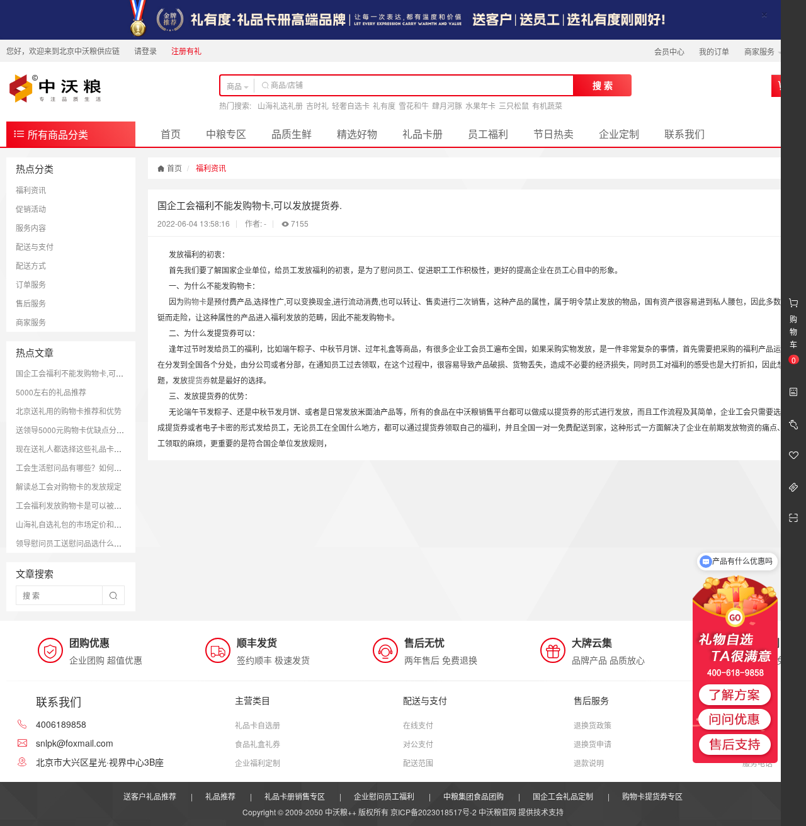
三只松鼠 (514, 105)
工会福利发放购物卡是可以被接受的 (76, 505)
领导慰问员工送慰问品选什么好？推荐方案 (87, 543)
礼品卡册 (422, 134)
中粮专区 (226, 134)
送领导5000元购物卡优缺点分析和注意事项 (89, 429)
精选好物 (357, 134)
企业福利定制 (257, 762)
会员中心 (669, 51)
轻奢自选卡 (351, 105)
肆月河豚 (447, 105)
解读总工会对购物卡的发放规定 (69, 486)
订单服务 (31, 284)
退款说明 (589, 762)
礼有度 (384, 105)
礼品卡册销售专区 (294, 796)
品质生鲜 (291, 134)
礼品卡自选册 (257, 725)
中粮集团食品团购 (473, 796)
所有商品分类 (56, 134)
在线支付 (418, 725)
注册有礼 (186, 50)
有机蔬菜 (547, 105)
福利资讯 (31, 189)
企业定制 (619, 134)
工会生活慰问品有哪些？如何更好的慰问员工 (91, 467)
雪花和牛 (414, 105)
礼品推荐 (220, 796)
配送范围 (418, 762)
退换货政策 (592, 725)
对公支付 (418, 743)
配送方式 (31, 265)
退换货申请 (592, 743)
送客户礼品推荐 (149, 796)
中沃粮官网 (497, 811)
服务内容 (31, 227)
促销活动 (31, 208)
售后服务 (31, 303)
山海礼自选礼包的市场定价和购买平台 (80, 524)
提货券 (199, 380)
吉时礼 (317, 105)
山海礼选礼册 (280, 105)
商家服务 (760, 51)
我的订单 (714, 51)
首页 (171, 134)
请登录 (145, 50)
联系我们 (684, 134)
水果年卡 (480, 105)
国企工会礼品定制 (563, 796)
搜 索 (603, 85)
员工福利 (488, 134)
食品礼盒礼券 (257, 743)
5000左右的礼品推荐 (51, 392)
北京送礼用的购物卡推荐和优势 (69, 410)
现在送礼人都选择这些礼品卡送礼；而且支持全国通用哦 (110, 448)
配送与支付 (35, 246)
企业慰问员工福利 (384, 796)
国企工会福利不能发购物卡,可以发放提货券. (89, 373)
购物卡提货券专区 (652, 796)
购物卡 (195, 301)
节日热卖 (553, 134)
